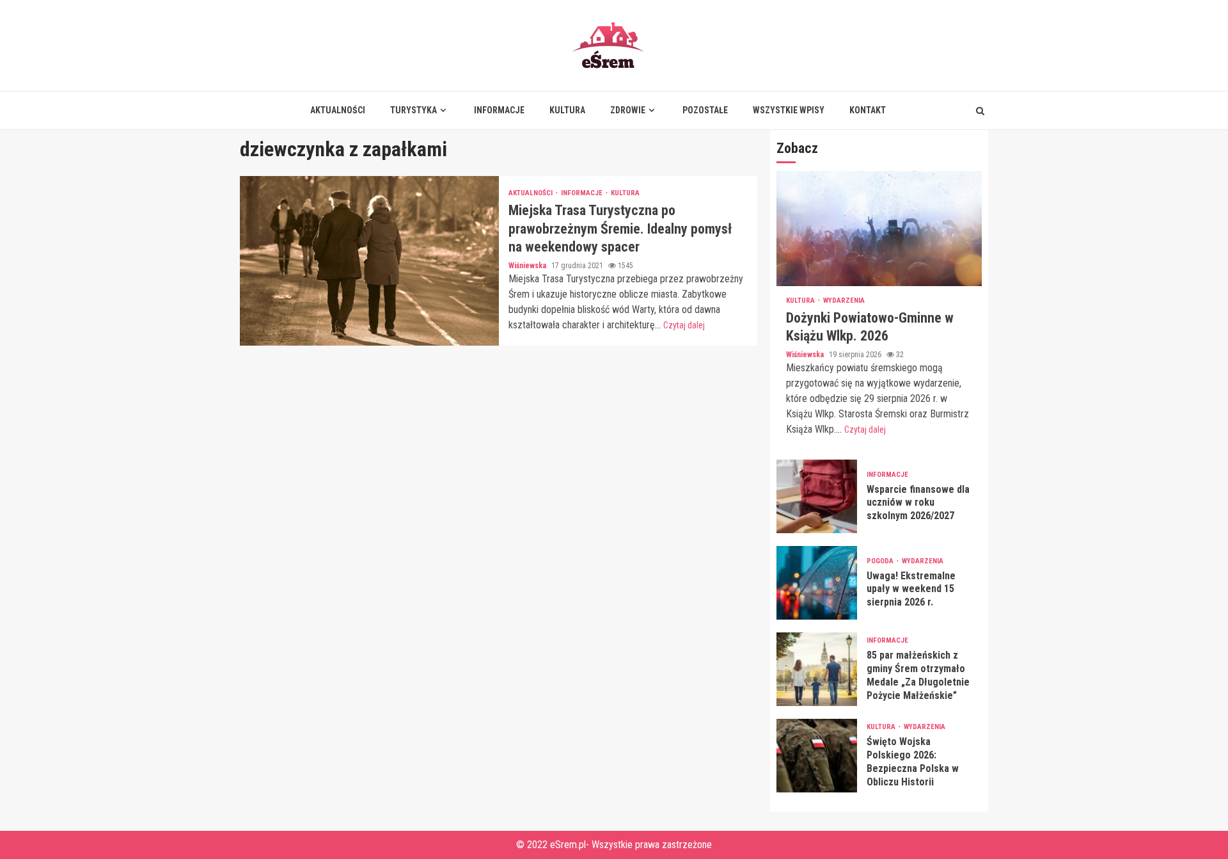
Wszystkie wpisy (788, 110)
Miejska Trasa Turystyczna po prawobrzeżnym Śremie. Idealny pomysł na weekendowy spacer (369, 261)
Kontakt (867, 110)
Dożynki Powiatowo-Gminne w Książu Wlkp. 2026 (879, 228)
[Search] (980, 111)
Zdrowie (627, 110)
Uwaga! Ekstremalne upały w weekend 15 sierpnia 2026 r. (816, 583)
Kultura (567, 110)
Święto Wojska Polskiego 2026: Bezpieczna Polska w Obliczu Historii (816, 755)
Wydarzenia (844, 300)
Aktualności (337, 110)
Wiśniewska (528, 265)
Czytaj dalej (684, 325)
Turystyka (413, 110)
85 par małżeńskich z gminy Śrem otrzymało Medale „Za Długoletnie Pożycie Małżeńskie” (816, 669)
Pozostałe (705, 110)
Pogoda (881, 561)
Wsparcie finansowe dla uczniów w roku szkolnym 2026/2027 (816, 496)
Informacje (499, 110)
